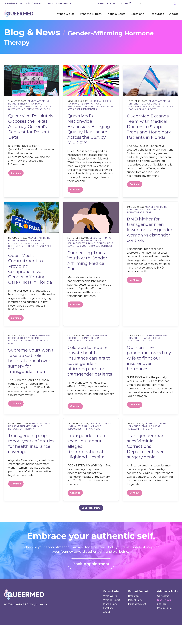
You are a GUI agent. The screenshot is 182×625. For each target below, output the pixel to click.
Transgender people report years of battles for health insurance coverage (31, 443)
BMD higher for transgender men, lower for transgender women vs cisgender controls (149, 229)
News (38, 106)
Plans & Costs (116, 13)
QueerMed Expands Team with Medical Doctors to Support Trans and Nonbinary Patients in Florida (149, 126)
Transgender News (101, 246)
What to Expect (91, 13)
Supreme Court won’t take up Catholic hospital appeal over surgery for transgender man (31, 360)
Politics (46, 106)
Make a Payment (137, 604)
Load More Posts (91, 508)
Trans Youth (42, 109)
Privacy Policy (164, 608)
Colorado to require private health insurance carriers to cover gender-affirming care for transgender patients (89, 361)
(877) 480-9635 (34, 3)
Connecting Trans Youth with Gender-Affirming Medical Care (88, 260)
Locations (137, 13)
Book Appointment (91, 563)
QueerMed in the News (21, 109)
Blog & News (164, 600)
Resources (156, 13)
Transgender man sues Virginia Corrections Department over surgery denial (146, 446)
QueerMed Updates (86, 109)
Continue (16, 173)
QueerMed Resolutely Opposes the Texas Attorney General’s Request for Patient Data (30, 126)
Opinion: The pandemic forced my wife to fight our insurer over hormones (149, 358)
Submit (175, 3)
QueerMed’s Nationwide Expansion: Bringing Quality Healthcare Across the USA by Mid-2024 (88, 129)
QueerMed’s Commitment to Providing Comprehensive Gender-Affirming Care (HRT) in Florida (30, 269)
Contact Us (163, 596)
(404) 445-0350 (13, 3)
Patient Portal (106, 3)
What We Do (66, 13)
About (173, 13)
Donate (124, 3)
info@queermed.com (59, 3)
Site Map (161, 604)
